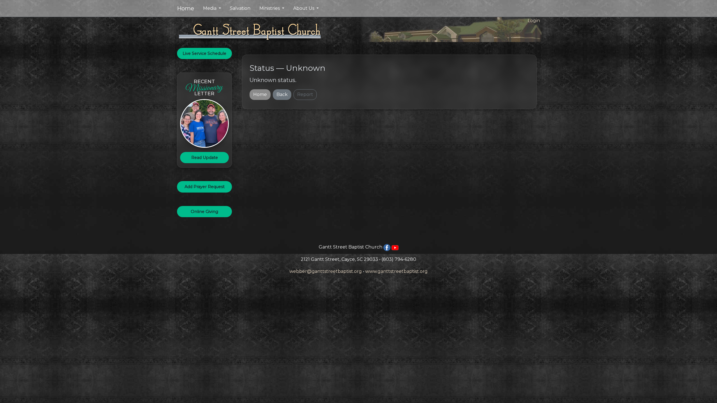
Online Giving (204, 211)
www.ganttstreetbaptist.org (396, 271)
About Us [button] (304, 8)
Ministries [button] (270, 8)
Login (534, 20)
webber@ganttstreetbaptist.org (325, 271)
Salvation (240, 8)
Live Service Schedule (204, 53)
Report (305, 94)
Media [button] (210, 8)
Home (185, 8)
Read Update (204, 157)
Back (282, 94)
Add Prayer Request (205, 186)
